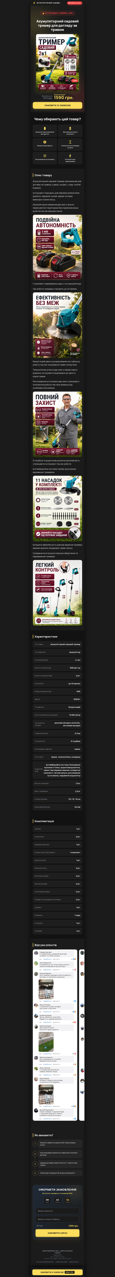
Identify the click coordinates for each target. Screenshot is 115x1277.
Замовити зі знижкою (57, 105)
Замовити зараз (57, 1233)
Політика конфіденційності (45, 1262)
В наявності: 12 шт (75, 3)
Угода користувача (61, 1262)
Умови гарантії (74, 1262)
